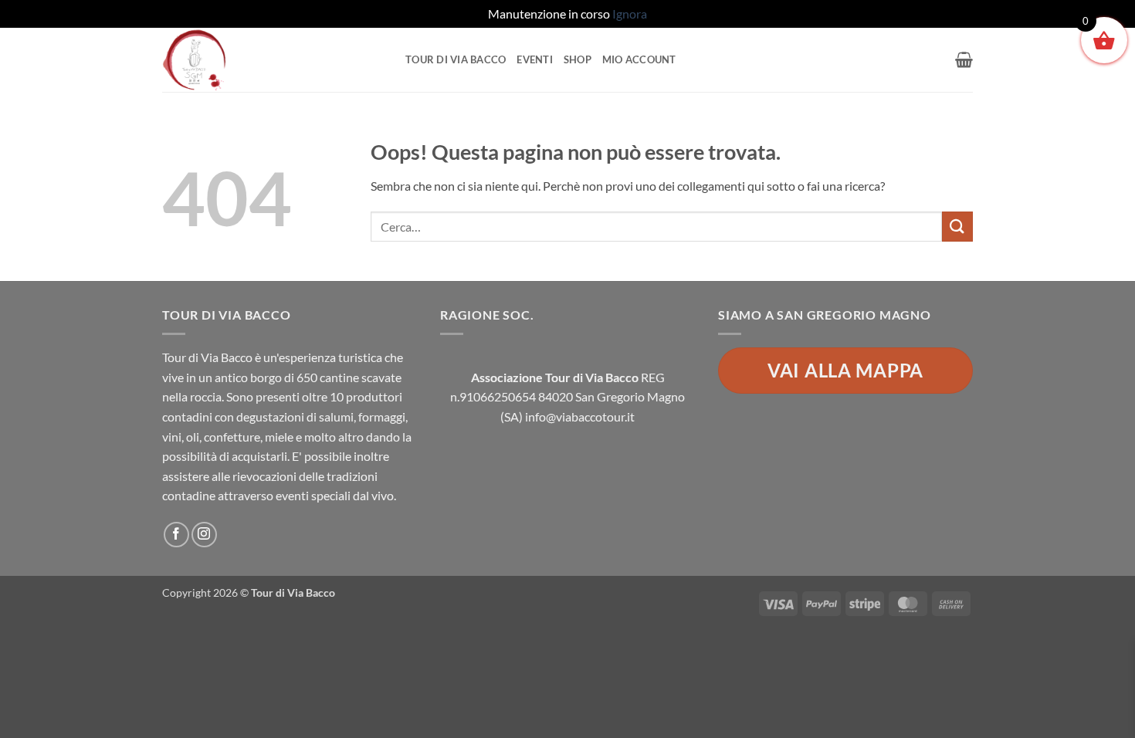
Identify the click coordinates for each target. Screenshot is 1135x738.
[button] (964, 59)
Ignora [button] (629, 13)
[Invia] (957, 227)
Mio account (639, 59)
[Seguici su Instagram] (204, 534)
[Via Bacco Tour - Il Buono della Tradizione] (272, 60)
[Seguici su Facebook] (176, 534)
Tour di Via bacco (455, 59)
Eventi (535, 59)
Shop (577, 59)
